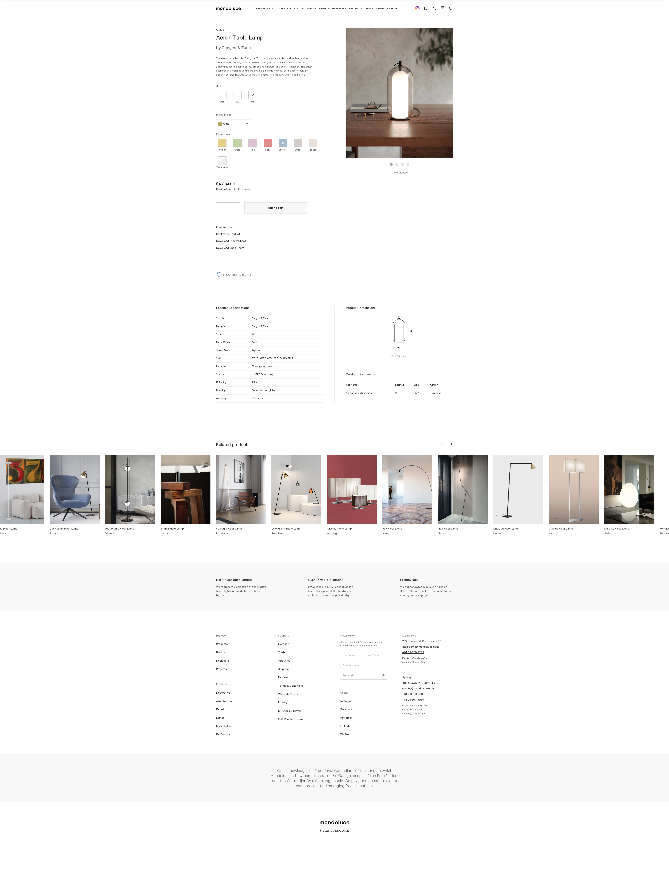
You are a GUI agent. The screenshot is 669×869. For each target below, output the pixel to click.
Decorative (223, 692)
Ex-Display (308, 8)
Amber (222, 150)
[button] (391, 164)
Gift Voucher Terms (290, 719)
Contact (393, 8)
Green (237, 150)
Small (222, 102)
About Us (284, 660)
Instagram (346, 701)
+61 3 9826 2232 (413, 652)
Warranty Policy (288, 694)
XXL (253, 102)
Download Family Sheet (231, 241)
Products (263, 8)
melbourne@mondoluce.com (420, 646)
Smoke (298, 150)
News (369, 8)
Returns (283, 677)
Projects (356, 8)
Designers (339, 8)
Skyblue (283, 150)
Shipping (283, 669)
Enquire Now (224, 227)
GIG (237, 102)
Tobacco (313, 150)
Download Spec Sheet (230, 248)
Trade (380, 8)
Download (435, 393)
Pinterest (346, 717)
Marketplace (285, 8)
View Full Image (399, 356)
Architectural (224, 701)
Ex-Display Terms (289, 710)
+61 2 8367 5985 (413, 699)
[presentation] (442, 444)
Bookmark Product (228, 234)
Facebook (346, 709)
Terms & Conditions (290, 685)
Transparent (222, 167)
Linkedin (345, 726)
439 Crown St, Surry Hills (419, 683)
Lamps (220, 717)
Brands (324, 8)
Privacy (282, 702)
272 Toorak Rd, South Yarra (420, 641)
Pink (253, 150)
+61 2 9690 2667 (413, 694)
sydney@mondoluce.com (418, 688)
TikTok (344, 734)
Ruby (267, 150)
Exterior (221, 709)
